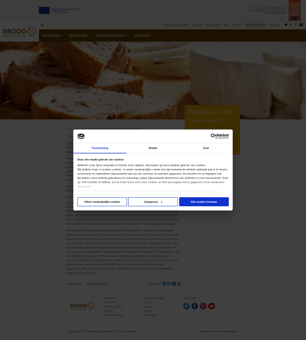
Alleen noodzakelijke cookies (102, 201)
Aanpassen (151, 201)
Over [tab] (206, 147)
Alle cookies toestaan (204, 201)
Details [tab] (153, 147)
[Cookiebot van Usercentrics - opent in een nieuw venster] (213, 136)
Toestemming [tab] (99, 147)
